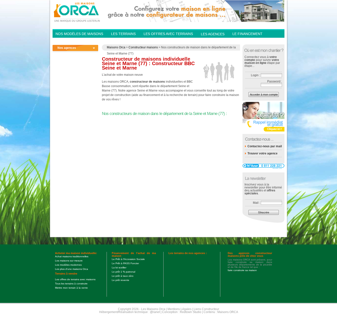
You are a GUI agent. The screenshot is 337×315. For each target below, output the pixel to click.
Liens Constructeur (206, 309)
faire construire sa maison (242, 270)
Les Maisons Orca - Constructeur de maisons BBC (77, 12)
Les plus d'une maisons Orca (71, 269)
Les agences (213, 34)
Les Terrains (123, 34)
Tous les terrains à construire (71, 283)
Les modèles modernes (68, 264)
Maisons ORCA (227, 312)
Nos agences (66, 48)
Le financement (247, 34)
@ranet (155, 312)
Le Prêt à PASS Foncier (125, 263)
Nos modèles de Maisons (79, 34)
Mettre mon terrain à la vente (71, 287)
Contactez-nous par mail (264, 146)
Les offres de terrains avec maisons (75, 279)
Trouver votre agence (262, 153)
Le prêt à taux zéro (122, 276)
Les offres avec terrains (168, 34)
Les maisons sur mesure (69, 260)
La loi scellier (119, 267)
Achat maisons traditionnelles (71, 256)
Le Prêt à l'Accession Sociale (128, 259)
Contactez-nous (248, 41)
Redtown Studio (190, 312)
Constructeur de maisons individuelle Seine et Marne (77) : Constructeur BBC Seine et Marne (148, 63)
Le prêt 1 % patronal (123, 271)
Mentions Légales (179, 309)
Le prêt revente (120, 280)
